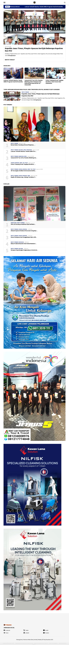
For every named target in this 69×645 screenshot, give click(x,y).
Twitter (26, 630)
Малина (33, 644)
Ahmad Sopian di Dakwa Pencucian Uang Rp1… (24, 230)
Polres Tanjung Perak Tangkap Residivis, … (23, 164)
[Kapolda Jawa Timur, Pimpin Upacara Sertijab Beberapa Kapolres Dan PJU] (34, 27)
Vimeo (6, 633)
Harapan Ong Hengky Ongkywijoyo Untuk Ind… (24, 250)
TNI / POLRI (25, 162)
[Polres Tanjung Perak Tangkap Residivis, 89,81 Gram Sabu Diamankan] (34, 73)
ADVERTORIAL (14, 222)
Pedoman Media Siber (28, 639)
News (24, 149)
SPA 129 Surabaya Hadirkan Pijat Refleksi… (23, 224)
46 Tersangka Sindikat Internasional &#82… (23, 170)
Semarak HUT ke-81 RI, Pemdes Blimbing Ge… (24, 158)
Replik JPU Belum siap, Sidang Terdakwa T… (23, 177)
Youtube (47, 633)
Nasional (21, 149)
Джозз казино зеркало (44, 643)
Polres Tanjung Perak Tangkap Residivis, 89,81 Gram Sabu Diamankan (33, 82)
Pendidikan (29, 149)
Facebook (7, 630)
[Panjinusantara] (34, 2)
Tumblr (46, 630)
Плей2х (12, 643)
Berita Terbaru (25, 92)
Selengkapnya (12, 55)
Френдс (56, 643)
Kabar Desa (21, 156)
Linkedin (27, 633)
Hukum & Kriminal (15, 162)
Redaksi (39, 639)
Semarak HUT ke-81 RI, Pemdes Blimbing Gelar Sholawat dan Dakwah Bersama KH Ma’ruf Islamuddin (13, 83)
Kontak (35, 639)
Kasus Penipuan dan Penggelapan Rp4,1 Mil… (24, 237)
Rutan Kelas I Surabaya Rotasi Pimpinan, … (23, 145)
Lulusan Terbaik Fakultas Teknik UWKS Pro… (23, 151)
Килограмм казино (29, 643)
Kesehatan (21, 242)
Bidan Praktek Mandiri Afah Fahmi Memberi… (24, 243)
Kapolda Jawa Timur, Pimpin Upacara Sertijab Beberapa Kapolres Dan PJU (34, 49)
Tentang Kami (19, 639)
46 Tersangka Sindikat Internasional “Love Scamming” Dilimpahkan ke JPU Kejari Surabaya (55, 83)
